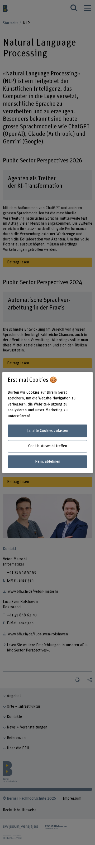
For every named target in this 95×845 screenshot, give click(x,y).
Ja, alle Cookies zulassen (47, 431)
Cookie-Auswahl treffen (47, 446)
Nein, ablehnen (47, 461)
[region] (47, 422)
